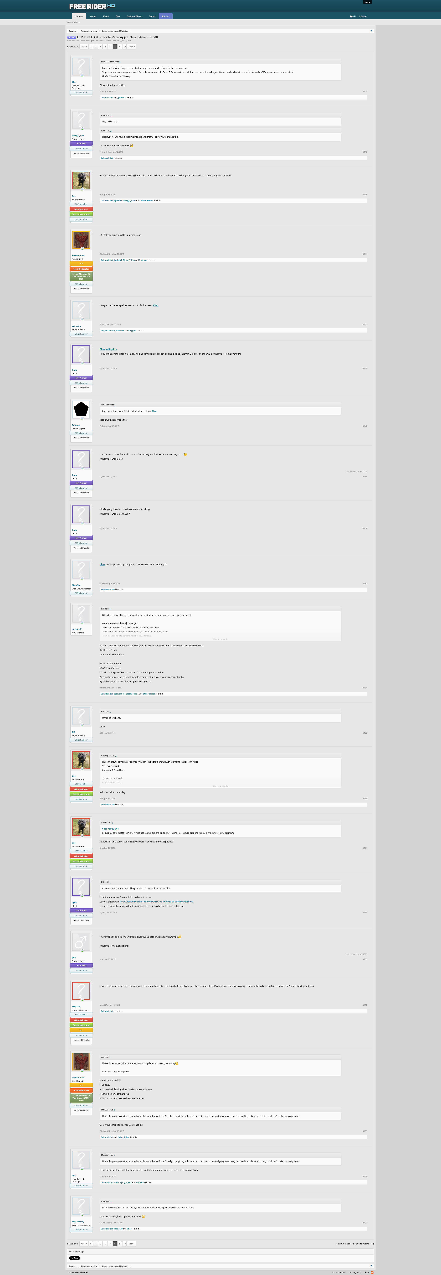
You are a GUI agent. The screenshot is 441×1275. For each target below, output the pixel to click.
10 (125, 46)
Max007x (120, 330)
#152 (365, 733)
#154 (365, 848)
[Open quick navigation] (371, 31)
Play (118, 16)
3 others (143, 260)
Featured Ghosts (134, 16)
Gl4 (73, 732)
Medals (92, 16)
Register (363, 16)
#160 (365, 1223)
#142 (365, 152)
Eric (118, 40)
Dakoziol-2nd (107, 97)
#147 (365, 426)
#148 (365, 476)
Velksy (109, 349)
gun (74, 957)
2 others (140, 1182)
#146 (365, 368)
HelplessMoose (108, 330)
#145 (365, 324)
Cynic (74, 370)
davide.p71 (77, 629)
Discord (165, 16)
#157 (365, 1005)
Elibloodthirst (78, 255)
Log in (367, 2)
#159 (365, 1176)
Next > (132, 46)
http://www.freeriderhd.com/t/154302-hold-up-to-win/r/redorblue (156, 901)
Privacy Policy (356, 1272)
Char (74, 82)
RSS (372, 1272)
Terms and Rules (339, 1272)
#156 (365, 959)
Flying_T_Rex (78, 135)
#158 (365, 1131)
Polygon (132, 330)
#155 (365, 912)
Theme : (78, 1272)
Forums (79, 16)
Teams (152, 16)
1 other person (146, 200)
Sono (116, 1182)
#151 (365, 688)
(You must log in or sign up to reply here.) (354, 1243)
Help (367, 1272)
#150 (365, 583)
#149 (365, 528)
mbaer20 (118, 1228)
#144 (365, 254)
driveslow (76, 326)
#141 (365, 91)
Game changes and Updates (93, 40)
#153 (365, 798)
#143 (365, 194)
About (106, 16)
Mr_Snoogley (78, 1221)
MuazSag (76, 585)
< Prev (84, 46)
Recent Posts (73, 22)
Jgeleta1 (121, 97)
